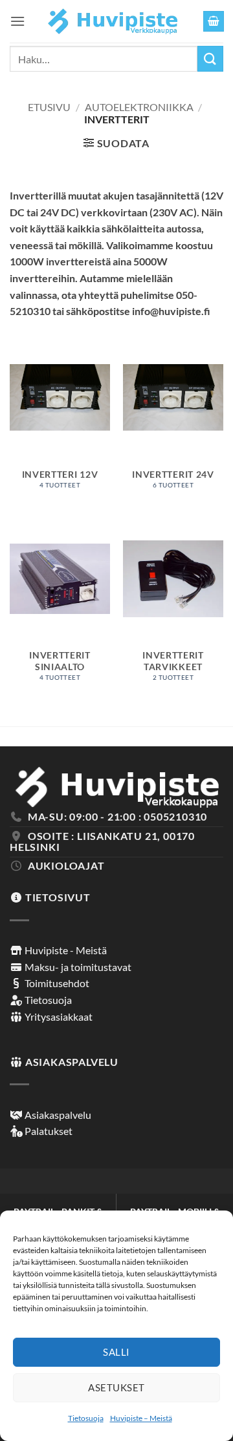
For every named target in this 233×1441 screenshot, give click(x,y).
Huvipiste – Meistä (141, 1418)
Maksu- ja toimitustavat (77, 967)
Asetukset (116, 1387)
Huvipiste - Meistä (65, 950)
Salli (116, 1352)
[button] (17, 21)
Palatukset (47, 1131)
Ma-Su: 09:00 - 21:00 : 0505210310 (117, 816)
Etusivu (49, 107)
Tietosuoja (86, 1418)
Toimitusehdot (56, 983)
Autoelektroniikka (139, 107)
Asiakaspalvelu (57, 1115)
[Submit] (210, 58)
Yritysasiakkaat (58, 1016)
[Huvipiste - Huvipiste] (113, 21)
